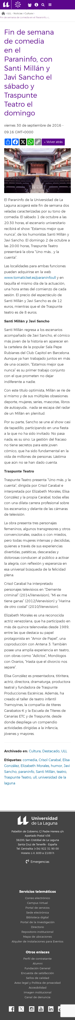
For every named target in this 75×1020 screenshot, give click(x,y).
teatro (61, 772)
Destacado (51, 751)
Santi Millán (45, 772)
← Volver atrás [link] (53, 142)
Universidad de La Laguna (37, 820)
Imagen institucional (37, 992)
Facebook (13, 1008)
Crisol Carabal (50, 760)
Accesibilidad (37, 987)
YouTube (42, 1008)
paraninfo (26, 772)
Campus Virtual (37, 903)
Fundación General (37, 968)
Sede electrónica (37, 912)
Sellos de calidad (37, 978)
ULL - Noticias (14, 13)
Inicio (3, 14)
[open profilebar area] (29, 5)
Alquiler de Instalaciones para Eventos (37, 941)
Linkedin (52, 1008)
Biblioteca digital (37, 917)
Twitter (23, 1008)
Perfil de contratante (37, 958)
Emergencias (39, 862)
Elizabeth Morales (35, 766)
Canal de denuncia (37, 997)
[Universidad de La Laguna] (21, 4)
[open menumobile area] (50, 5)
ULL (64, 751)
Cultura (29, 13)
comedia (30, 760)
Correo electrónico (37, 898)
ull (35, 777)
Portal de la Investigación (37, 922)
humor (56, 766)
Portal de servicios (37, 908)
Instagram (32, 1008)
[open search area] (43, 5)
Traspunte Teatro (17, 777)
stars (37, 876)
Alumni (37, 963)
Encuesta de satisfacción (37, 973)
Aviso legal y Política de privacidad (37, 983)
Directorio (37, 927)
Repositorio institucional (37, 932)
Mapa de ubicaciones (37, 936)
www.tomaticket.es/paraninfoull (30, 278)
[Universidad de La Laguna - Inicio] (7, 4)
